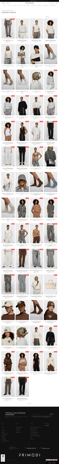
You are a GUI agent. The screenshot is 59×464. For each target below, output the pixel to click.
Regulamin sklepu (33, 430)
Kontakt (32, 439)
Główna (3, 10)
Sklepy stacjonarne (19, 427)
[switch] (3, 460)
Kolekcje (6, 10)
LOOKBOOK (39, 5)
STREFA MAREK (33, 5)
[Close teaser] (45, 461)
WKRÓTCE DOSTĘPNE (26, 5)
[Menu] (4, 454)
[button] (52, 463)
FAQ (31, 437)
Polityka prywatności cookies (35, 435)
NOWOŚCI (14, 5)
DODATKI (19, 5)
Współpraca (18, 432)
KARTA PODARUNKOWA (52, 5)
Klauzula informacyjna (34, 432)
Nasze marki (18, 430)
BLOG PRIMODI (45, 5)
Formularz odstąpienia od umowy (36, 427)
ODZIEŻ (4, 5)
